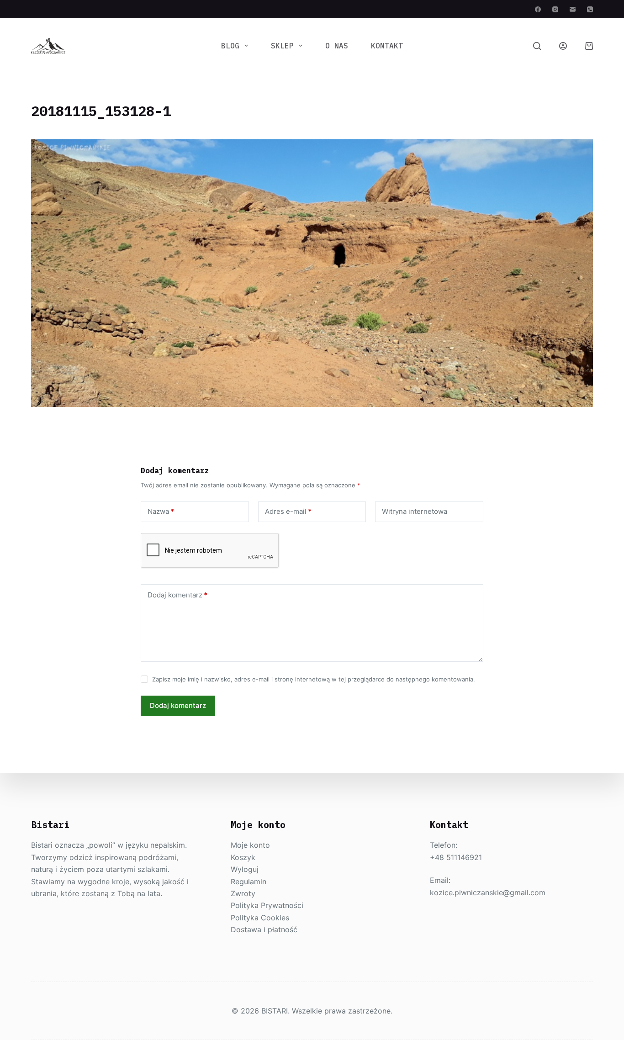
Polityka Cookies (260, 917)
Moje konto (250, 845)
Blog (230, 45)
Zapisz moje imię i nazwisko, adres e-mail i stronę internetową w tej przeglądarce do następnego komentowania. (313, 679)
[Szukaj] (537, 46)
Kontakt (387, 45)
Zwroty (243, 893)
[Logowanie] (563, 46)
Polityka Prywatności (267, 905)
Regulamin (248, 881)
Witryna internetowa (414, 511)
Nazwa (161, 511)
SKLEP (282, 45)
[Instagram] (555, 9)
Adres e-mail (288, 511)
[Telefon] (590, 9)
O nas (336, 45)
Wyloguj (245, 869)
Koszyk (243, 857)
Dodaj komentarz (177, 595)
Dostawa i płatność (264, 929)
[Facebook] (538, 9)
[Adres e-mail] (573, 9)
